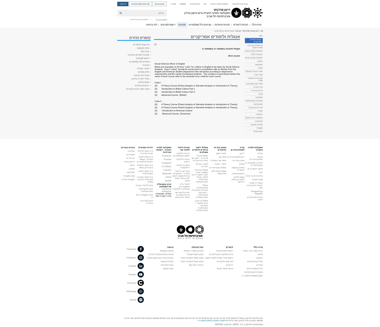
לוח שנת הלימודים (141, 44)
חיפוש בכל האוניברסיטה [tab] (139, 20)
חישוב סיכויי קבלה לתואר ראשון (219, 258)
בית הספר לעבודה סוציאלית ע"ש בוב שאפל (145, 179)
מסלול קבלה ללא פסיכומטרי (218, 172)
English (183, 4)
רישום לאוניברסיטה (224, 251)
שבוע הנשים (257, 179)
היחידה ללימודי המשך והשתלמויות (181, 154)
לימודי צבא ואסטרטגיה (254, 84)
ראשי (261, 36)
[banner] (190, 14)
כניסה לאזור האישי (225, 268)
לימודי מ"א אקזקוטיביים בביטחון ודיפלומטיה (181, 186)
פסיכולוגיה (259, 121)
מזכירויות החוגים (141, 75)
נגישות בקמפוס (167, 251)
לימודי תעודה (220, 164)
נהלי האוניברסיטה (255, 261)
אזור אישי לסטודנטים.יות (140, 4)
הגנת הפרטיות (167, 265)
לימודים (229, 247)
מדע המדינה (258, 87)
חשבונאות (259, 65)
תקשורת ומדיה (128, 179)
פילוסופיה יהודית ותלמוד (254, 118)
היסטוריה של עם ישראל (254, 58)
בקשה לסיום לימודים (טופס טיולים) (238, 179)
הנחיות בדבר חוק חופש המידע (160, 258)
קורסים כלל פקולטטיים (200, 24)
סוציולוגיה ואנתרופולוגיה (254, 101)
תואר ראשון (221, 153)
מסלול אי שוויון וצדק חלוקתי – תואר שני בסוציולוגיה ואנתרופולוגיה (201, 205)
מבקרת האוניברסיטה (253, 272)
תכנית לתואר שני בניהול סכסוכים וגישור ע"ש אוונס (182, 194)
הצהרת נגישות (167, 261)
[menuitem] (240, 4)
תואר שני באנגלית (218, 160)
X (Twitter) (166, 166)
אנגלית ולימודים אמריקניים (255, 41)
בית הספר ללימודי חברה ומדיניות (145, 152)
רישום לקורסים (168, 24)
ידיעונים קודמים (142, 85)
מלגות (241, 164)
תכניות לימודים (240, 24)
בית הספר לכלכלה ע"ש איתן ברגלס (145, 166)
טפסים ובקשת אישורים (238, 168)
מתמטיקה (259, 97)
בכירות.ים (130, 158)
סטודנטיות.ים (195, 4)
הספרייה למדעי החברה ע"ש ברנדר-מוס (254, 185)
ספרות (260, 111)
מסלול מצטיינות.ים (217, 167)
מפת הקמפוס (143, 48)
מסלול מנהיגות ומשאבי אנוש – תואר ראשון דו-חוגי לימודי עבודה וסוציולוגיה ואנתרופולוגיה (199, 176)
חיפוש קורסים (238, 173)
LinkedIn (167, 170)
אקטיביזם (130, 154)
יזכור (261, 172)
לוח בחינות (151, 24)
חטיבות (182, 24)
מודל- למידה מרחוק (140, 78)
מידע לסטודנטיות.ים (237, 148)
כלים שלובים (143, 72)
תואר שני (222, 157)
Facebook (166, 156)
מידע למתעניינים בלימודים (221, 254)
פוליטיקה (131, 172)
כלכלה (260, 68)
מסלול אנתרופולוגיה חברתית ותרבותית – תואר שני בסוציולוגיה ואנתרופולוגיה (200, 191)
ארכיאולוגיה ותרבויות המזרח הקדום (255, 46)
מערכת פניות (159, 4)
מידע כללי (256, 24)
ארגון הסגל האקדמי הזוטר (191, 261)
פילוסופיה (259, 114)
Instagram (166, 163)
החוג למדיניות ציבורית (147, 202)
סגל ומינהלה (197, 247)
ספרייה (173, 4)
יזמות (132, 165)
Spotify (168, 180)
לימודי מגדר (258, 75)
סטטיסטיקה (258, 104)
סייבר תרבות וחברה (255, 108)
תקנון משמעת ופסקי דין (252, 275)
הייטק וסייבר (129, 161)
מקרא (260, 94)
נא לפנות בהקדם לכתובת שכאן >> (213, 320)
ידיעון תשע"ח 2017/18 (261, 31)
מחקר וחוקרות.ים (255, 169)
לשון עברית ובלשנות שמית (255, 79)
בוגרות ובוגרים (128, 147)
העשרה (260, 61)
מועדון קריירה (238, 160)
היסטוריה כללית (257, 54)
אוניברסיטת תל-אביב (240, 4)
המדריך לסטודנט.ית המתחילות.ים (254, 164)
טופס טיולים (143, 82)
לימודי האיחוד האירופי (201, 165)
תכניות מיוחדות (222, 24)
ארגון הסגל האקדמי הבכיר (191, 258)
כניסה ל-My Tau (196, 265)
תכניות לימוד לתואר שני (184, 148)
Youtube (167, 159)
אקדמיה (131, 151)
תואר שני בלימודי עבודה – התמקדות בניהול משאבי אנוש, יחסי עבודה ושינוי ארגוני (181, 176)
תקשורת (260, 128)
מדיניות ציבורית (257, 90)
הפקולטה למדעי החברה (219, 4)
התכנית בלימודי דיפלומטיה (183, 166)
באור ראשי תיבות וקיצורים (137, 89)
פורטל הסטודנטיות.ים (256, 158)
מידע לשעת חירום (255, 268)
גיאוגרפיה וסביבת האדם (254, 51)
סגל (205, 4)
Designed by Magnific (257, 192)
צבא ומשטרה (129, 176)
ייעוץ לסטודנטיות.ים (235, 157)
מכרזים (259, 265)
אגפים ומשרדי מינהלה (193, 251)
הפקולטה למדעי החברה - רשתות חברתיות (163, 149)
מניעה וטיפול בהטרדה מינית (161, 254)
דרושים (259, 258)
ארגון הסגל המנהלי (195, 254)
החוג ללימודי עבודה (144, 185)
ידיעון (242, 153)
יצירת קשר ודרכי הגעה (253, 251)
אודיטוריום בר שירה (254, 176)
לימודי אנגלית (143, 68)
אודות (260, 153)
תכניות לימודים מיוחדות (138, 55)
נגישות (170, 247)
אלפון (260, 254)
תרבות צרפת (258, 131)
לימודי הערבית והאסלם (254, 71)
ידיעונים (229, 265)
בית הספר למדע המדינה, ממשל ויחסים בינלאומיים (145, 159)
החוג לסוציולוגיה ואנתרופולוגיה (145, 190)
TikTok (168, 177)
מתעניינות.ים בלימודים (220, 148)
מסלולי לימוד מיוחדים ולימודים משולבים (200, 149)
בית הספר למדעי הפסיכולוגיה (145, 172)
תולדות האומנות (257, 125)
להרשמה (122, 4)
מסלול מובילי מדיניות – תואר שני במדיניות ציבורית (199, 158)
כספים (132, 169)
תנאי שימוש (168, 268)
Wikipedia (166, 173)
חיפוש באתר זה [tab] (161, 20)
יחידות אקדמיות (145, 147)
